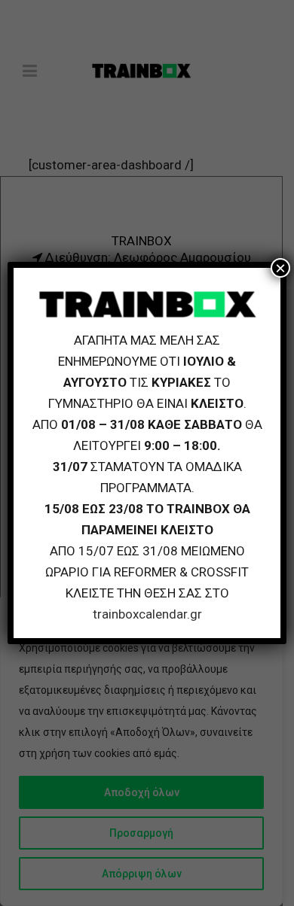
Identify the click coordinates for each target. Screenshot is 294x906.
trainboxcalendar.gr (147, 614)
